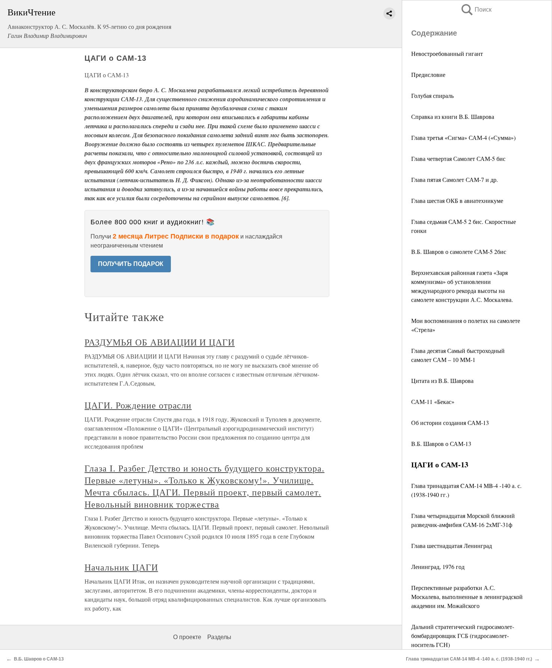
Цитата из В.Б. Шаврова (442, 380)
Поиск (476, 9)
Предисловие (428, 74)
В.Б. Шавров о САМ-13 (441, 443)
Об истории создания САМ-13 (450, 422)
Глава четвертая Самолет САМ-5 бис (458, 158)
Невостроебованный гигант (447, 53)
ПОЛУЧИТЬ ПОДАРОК (130, 264)
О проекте (187, 637)
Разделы (219, 637)
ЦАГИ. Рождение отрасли (138, 405)
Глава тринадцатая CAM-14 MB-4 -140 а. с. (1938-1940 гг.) (469, 659)
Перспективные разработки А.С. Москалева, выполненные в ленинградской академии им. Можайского (467, 596)
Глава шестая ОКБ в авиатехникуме (457, 200)
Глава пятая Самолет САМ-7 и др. (454, 179)
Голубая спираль (432, 95)
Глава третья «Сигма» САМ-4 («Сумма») (463, 137)
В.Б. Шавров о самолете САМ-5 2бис (458, 251)
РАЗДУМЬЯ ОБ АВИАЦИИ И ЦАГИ (159, 342)
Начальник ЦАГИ (121, 567)
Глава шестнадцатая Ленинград (451, 545)
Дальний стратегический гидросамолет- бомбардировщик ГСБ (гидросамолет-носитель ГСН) (462, 635)
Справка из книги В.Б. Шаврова (452, 116)
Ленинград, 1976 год (438, 566)
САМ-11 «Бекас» (432, 401)
